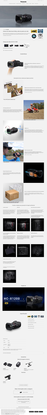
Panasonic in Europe (5, 0)
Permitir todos (41, 411)
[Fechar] (46, 411)
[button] (11, 45)
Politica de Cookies (7, 413)
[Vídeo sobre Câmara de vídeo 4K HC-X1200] (6, 45)
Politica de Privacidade (12, 413)
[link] (23, 406)
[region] (23, 411)
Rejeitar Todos (36, 411)
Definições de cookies (31, 411)
